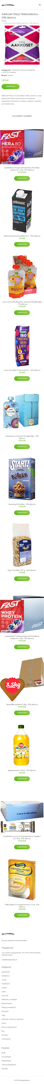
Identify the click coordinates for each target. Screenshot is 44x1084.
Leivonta (5, 996)
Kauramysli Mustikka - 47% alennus (22, 504)
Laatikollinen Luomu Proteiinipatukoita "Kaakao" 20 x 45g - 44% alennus (22, 837)
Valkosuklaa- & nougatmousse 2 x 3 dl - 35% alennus (22, 906)
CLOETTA (5, 72)
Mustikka (12, 72)
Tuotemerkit (15, 70)
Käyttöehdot (6, 1061)
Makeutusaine (7, 1003)
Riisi (3, 1031)
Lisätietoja (10, 86)
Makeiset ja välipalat (9, 999)
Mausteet (5, 1011)
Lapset (4, 988)
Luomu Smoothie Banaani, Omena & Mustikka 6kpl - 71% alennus (22, 303)
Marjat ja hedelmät (28, 70)
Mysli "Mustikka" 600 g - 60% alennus (22, 570)
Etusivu (4, 21)
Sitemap (5, 1069)
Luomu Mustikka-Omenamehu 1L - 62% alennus (22, 370)
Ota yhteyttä (6, 1057)
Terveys (5, 1035)
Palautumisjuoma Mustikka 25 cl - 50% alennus (22, 236)
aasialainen (6, 972)
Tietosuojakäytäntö (9, 1065)
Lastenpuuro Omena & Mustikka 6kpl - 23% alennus (22, 437)
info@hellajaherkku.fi (9, 960)
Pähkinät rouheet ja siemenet (12, 1019)
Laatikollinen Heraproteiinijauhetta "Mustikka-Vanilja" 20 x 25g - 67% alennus (22, 169)
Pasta (4, 1023)
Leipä (4, 992)
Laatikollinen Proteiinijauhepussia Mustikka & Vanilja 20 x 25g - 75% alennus (22, 637)
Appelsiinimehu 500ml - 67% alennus (22, 770)
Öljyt (3, 1015)
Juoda (4, 980)
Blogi (3, 1053)
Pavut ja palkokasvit (9, 1027)
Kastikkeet (6, 984)
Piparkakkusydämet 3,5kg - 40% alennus (22, 704)
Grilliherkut (5, 976)
